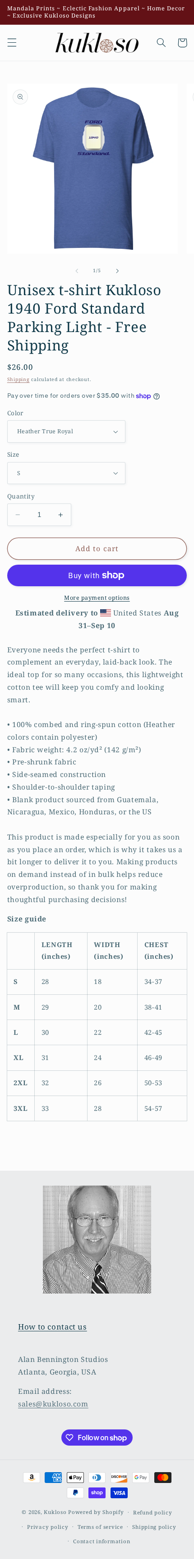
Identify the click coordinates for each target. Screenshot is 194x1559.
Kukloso (55, 1512)
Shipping (18, 379)
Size (13, 454)
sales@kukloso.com (53, 1404)
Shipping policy (154, 1526)
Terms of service (100, 1526)
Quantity (21, 496)
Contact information (101, 1541)
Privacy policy (47, 1526)
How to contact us (52, 1326)
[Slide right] (117, 271)
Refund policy (152, 1512)
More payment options (97, 598)
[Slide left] (77, 271)
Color (15, 413)
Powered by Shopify (96, 1512)
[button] (11, 42)
